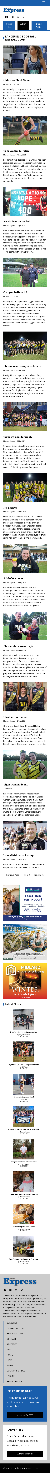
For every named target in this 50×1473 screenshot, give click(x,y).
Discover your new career (24, 1227)
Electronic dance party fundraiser (23, 1194)
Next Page (40, 875)
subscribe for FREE (25, 1415)
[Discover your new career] (23, 1214)
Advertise (23, 25)
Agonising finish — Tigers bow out (23, 1064)
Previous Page (11, 875)
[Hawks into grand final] (23, 1084)
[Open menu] (44, 3)
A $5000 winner (13, 578)
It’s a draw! (10, 507)
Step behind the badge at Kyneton (23, 1259)
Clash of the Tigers (15, 717)
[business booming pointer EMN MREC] (25, 942)
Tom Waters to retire (16, 151)
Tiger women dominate (17, 437)
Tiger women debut (15, 784)
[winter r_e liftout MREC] (25, 981)
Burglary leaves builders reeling (23, 1032)
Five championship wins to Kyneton (23, 1129)
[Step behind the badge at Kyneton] (23, 1247)
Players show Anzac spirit (19, 646)
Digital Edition (39, 25)
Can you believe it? (15, 292)
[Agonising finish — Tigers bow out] (23, 1052)
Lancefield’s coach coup (18, 855)
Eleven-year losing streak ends (22, 366)
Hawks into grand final (24, 1097)
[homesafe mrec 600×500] (25, 903)
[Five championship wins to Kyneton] (23, 1117)
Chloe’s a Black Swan (16, 80)
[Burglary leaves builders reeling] (23, 1020)
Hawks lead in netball (17, 221)
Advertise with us (25, 1453)
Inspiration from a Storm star (23, 1162)
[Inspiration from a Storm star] (23, 1149)
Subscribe (9, 25)
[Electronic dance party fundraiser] (23, 1182)
